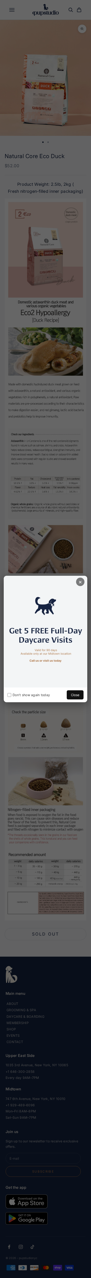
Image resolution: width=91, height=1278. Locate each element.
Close (75, 695)
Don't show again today (31, 695)
